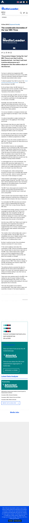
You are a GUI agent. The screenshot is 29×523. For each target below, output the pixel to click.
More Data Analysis (10, 403)
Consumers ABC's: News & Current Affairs (11, 397)
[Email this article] (9, 52)
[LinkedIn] (27, 13)
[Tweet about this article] (2, 52)
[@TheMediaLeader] (24, 13)
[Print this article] (11, 52)
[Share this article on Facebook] (6, 52)
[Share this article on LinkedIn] (4, 52)
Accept (10, 520)
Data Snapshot (9, 345)
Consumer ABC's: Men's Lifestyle (8, 399)
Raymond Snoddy (15, 24)
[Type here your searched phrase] (21, 13)
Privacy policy (17, 520)
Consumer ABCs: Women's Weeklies (9, 395)
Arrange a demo (11, 370)
